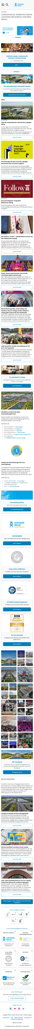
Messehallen (19, 427)
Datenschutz (27, 1017)
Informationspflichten (17, 1019)
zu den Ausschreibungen (17, 998)
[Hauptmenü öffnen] (2, 4)
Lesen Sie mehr (17, 137)
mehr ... (17, 65)
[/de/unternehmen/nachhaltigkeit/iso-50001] (25, 958)
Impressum (6, 1017)
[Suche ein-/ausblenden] (7, 4)
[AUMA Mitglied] (14, 914)
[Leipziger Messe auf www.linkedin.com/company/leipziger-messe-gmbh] (23, 1008)
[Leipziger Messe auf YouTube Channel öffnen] (15, 1008)
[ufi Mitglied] (7, 914)
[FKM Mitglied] (20, 914)
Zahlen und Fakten (11, 483)
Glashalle (19, 430)
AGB (11, 1017)
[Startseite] (19, 5)
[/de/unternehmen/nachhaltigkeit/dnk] (25, 939)
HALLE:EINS (21, 432)
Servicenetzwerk (14, 486)
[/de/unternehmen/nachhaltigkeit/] (8, 939)
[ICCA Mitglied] (20, 921)
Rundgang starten (17, 772)
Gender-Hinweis (18, 1017)
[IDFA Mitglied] (26, 914)
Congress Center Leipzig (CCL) (22, 434)
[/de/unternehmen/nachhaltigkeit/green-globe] (8, 958)
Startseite (4, 12)
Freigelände (18, 429)
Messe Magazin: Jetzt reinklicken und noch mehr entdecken (17, 901)
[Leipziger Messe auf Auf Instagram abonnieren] (19, 1008)
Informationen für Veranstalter (17, 95)
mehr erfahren (17, 543)
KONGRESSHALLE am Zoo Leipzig (15, 438)
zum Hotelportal (17, 386)
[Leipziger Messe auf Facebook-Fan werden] (10, 1008)
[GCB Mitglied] (14, 921)
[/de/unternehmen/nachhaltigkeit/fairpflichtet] (8, 978)
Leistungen (21, 481)
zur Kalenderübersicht (17, 509)
